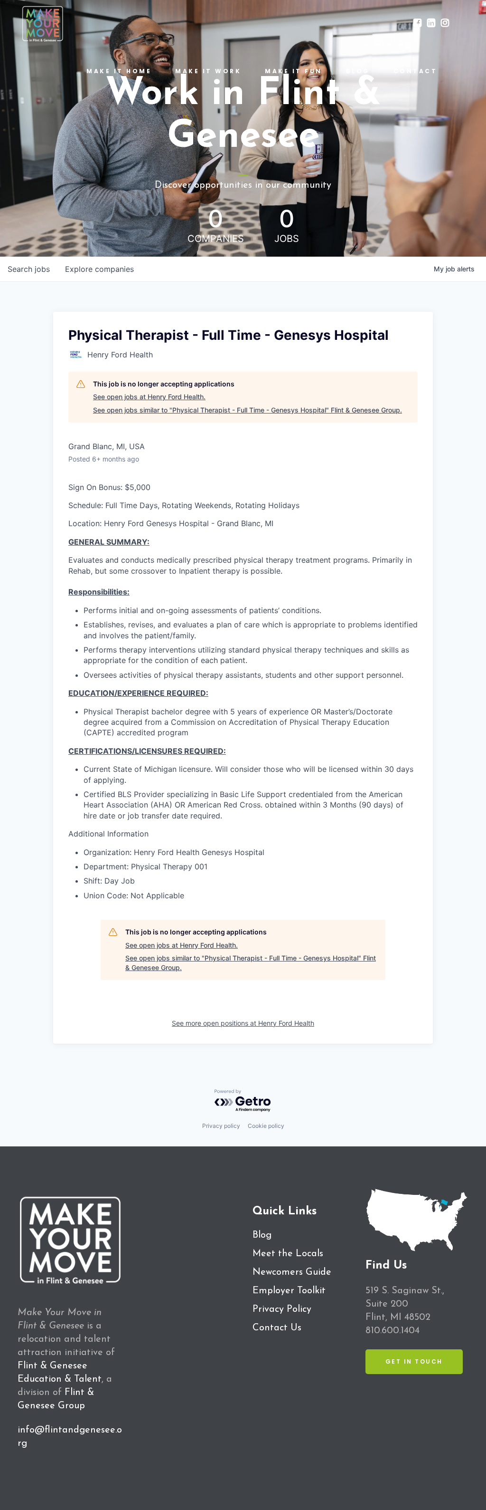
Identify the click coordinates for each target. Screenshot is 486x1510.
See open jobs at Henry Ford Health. (149, 397)
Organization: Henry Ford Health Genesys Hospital (174, 852)
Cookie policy (266, 1125)
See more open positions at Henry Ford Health (243, 1023)
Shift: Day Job (109, 880)
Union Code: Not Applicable (134, 895)
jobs (29, 269)
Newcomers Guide (291, 1272)
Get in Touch (414, 1361)
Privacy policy (221, 1125)
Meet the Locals (287, 1254)
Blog (261, 1235)
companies (99, 269)
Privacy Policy (281, 1309)
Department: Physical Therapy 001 (145, 866)
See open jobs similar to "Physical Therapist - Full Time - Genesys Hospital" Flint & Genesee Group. (247, 410)
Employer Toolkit (289, 1291)
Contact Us (276, 1328)
